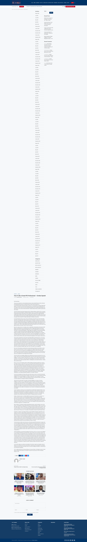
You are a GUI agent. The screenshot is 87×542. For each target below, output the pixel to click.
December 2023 (37, 82)
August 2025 (37, 39)
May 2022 (36, 123)
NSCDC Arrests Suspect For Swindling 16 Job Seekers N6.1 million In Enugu (19, 482)
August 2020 (37, 169)
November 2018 (37, 214)
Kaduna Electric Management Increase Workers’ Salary (48, 59)
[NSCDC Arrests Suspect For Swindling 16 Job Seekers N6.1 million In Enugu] (19, 476)
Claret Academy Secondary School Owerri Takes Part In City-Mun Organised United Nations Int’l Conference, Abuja (48, 45)
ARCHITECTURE (50, 2)
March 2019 (37, 206)
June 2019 (36, 199)
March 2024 (37, 76)
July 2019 (36, 197)
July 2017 (36, 249)
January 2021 (37, 158)
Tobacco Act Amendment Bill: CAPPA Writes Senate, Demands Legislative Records (40, 482)
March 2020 (37, 180)
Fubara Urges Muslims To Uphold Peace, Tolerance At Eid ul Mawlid (19, 494)
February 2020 (37, 182)
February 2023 (37, 104)
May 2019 (36, 201)
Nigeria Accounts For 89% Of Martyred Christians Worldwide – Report (48, 55)
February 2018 (37, 234)
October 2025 (37, 35)
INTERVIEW (55, 2)
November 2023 (37, 84)
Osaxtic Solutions (34, 540)
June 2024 (36, 69)
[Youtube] (64, 6)
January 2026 (37, 28)
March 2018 (37, 232)
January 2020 (37, 184)
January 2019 (37, 210)
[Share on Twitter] (24, 455)
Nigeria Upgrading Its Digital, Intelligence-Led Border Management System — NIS (29, 494)
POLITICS (41, 2)
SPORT (68, 2)
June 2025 (36, 43)
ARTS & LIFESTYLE (60, 2)
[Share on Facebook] (22, 455)
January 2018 (37, 236)
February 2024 (37, 78)
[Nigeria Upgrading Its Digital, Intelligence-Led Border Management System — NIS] (30, 488)
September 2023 (37, 89)
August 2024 (37, 65)
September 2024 (37, 63)
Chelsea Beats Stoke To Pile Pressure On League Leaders (48, 64)
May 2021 (36, 149)
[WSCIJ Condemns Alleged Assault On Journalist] (41, 488)
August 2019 (37, 195)
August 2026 (37, 13)
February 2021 (37, 156)
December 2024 (37, 56)
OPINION (65, 2)
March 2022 (37, 128)
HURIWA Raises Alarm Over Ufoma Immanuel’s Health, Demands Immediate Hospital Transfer (69, 535)
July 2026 (36, 15)
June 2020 (36, 173)
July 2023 (36, 93)
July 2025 (36, 41)
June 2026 (36, 17)
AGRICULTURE (45, 2)
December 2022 (37, 108)
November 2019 (37, 188)
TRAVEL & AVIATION (38, 289)
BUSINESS (37, 2)
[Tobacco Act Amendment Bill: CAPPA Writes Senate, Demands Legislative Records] (41, 476)
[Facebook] (62, 6)
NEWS (35, 2)
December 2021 (37, 134)
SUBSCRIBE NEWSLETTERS (70, 6)
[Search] (74, 2)
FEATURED (36, 271)
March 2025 (37, 50)
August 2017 (37, 247)
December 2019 (37, 186)
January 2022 (37, 132)
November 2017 (37, 240)
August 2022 (37, 117)
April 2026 (36, 22)
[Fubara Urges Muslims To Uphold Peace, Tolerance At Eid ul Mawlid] (19, 488)
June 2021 (36, 147)
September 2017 (37, 245)
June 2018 (36, 225)
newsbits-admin (19, 297)
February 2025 (37, 52)
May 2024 (36, 71)
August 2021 (37, 143)
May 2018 (36, 227)
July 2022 (36, 119)
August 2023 (37, 91)
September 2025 (37, 37)
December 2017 (37, 238)
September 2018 (37, 219)
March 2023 (37, 102)
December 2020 (37, 160)
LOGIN (72, 2)
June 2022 (36, 121)
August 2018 (37, 221)
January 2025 (37, 54)
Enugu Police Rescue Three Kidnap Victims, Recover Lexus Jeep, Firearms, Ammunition (29, 482)
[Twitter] (63, 6)
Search (45, 11)
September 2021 (37, 141)
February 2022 (37, 130)
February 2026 (37, 26)
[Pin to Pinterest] (26, 455)
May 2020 (36, 175)
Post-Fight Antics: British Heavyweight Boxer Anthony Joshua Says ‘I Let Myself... (37, 6)
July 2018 (36, 223)
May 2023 (36, 97)
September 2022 (37, 115)
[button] (25, 6)
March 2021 (37, 154)
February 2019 (37, 208)
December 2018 (37, 212)
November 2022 (37, 110)
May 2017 (36, 253)
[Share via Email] (28, 455)
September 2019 (37, 193)
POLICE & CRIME (37, 280)
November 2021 (37, 136)
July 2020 (36, 171)
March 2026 (37, 24)
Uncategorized (37, 291)
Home (32, 2)
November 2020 (37, 162)
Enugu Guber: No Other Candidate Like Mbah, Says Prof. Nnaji (48, 51)
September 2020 (37, 167)
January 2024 (37, 80)
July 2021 (36, 145)
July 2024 (36, 67)
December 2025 (37, 30)
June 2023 (36, 95)
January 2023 (37, 106)
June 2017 (36, 251)
